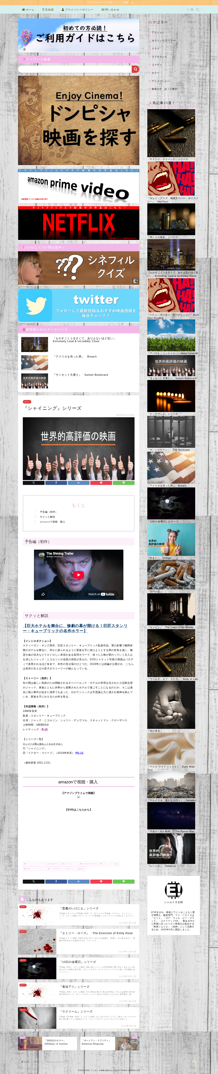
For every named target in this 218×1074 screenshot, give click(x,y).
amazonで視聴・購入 (52, 521)
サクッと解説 (47, 516)
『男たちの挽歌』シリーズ (162, 237)
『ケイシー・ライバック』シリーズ (167, 159)
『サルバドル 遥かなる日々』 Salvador (171, 800)
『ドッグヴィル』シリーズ (162, 414)
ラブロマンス (159, 56)
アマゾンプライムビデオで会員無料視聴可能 (42, 864)
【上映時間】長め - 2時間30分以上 (62, 869)
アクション (158, 32)
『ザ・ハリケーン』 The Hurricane (168, 449)
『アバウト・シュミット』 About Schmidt (172, 353)
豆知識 (49, 9)
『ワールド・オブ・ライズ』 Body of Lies (172, 679)
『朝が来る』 (155, 730)
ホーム (29, 9)
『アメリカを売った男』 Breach (166, 485)
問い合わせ (112, 9)
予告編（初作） (49, 511)
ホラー (27, 402)
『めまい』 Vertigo (159, 558)
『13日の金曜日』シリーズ (162, 521)
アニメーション (161, 81)
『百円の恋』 (155, 591)
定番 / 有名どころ (70, 864)
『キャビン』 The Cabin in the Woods (170, 627)
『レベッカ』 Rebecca (161, 866)
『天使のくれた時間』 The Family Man (171, 831)
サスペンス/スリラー (164, 40)
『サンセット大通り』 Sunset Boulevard (171, 378)
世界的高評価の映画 (89, 864)
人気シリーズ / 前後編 (110, 864)
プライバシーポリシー (79, 9)
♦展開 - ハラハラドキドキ (35, 869)
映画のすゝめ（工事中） (166, 89)
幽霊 (82, 869)
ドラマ (155, 48)
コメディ (157, 64)
